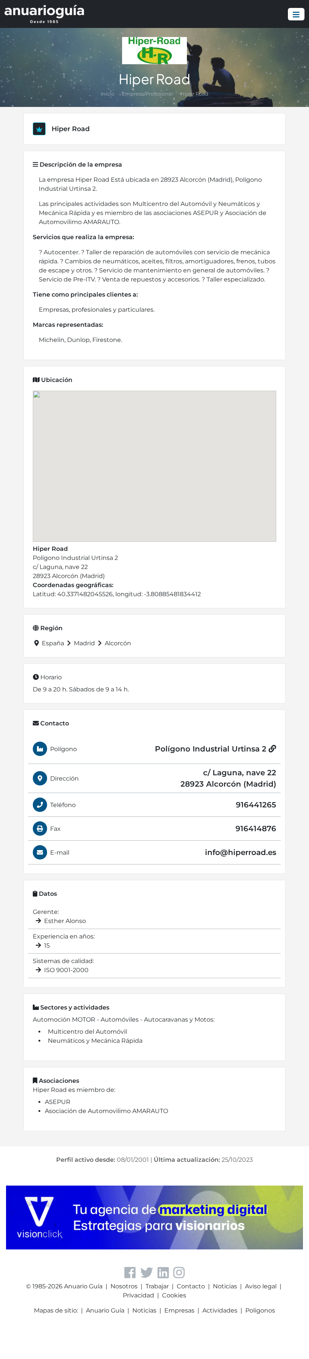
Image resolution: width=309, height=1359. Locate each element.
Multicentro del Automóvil (87, 1031)
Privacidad (138, 1295)
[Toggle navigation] (296, 14)
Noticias (225, 1286)
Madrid (84, 643)
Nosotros (124, 1286)
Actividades (219, 1310)
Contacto (191, 1286)
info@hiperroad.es (240, 852)
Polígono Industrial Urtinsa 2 (212, 748)
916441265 (256, 804)
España (53, 643)
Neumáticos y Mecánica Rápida (95, 1040)
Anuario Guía (105, 1310)
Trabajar (157, 1286)
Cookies (174, 1295)
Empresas (179, 1310)
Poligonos (260, 1310)
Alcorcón (117, 643)
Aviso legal (261, 1286)
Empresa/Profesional (147, 94)
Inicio (107, 94)
